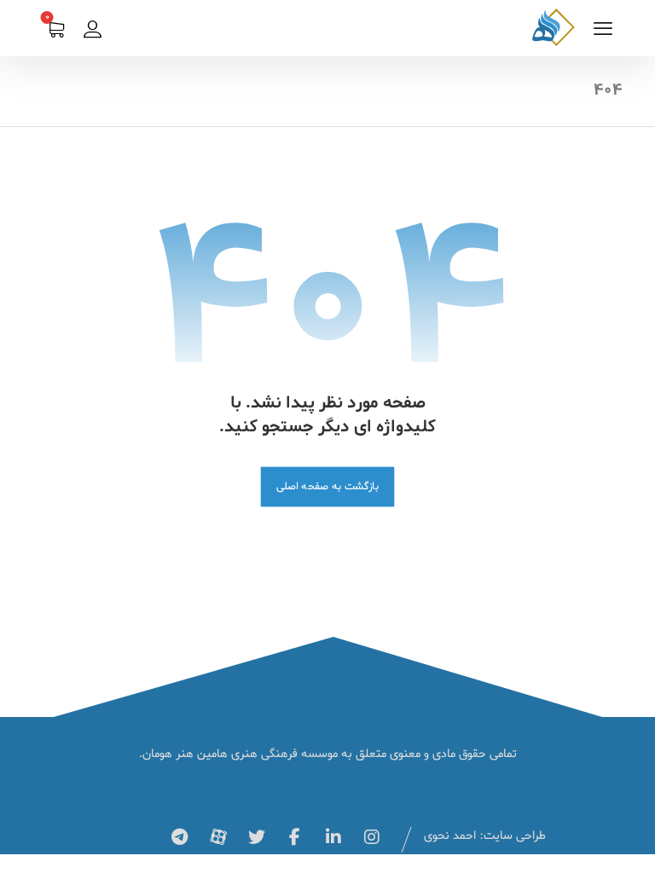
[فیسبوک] (295, 837)
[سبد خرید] (55, 31)
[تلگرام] (180, 837)
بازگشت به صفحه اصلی (328, 486)
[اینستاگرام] (372, 837)
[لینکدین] (333, 837)
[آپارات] (218, 837)
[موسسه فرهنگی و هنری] (553, 27)
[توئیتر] (257, 837)
